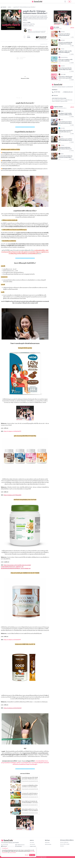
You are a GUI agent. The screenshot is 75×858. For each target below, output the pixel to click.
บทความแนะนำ (32, 844)
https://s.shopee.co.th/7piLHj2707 (12, 640)
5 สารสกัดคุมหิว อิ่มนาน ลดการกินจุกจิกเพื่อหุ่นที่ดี (32, 763)
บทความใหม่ (32, 842)
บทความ (9, 7)
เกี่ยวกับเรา (62, 846)
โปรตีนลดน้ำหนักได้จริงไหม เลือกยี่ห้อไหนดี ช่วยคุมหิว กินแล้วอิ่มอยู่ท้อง (31, 763)
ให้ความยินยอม (32, 855)
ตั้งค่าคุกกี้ (26, 855)
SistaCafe (4, 7)
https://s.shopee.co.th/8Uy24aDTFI (12, 431)
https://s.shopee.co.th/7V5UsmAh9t (12, 495)
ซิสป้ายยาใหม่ (47, 842)
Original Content (33, 846)
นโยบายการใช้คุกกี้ (12, 852)
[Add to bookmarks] (24, 37)
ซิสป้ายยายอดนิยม (48, 844)
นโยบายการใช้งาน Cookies (64, 844)
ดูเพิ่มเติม (72, 27)
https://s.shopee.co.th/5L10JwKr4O (12, 708)
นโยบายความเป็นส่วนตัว (64, 842)
